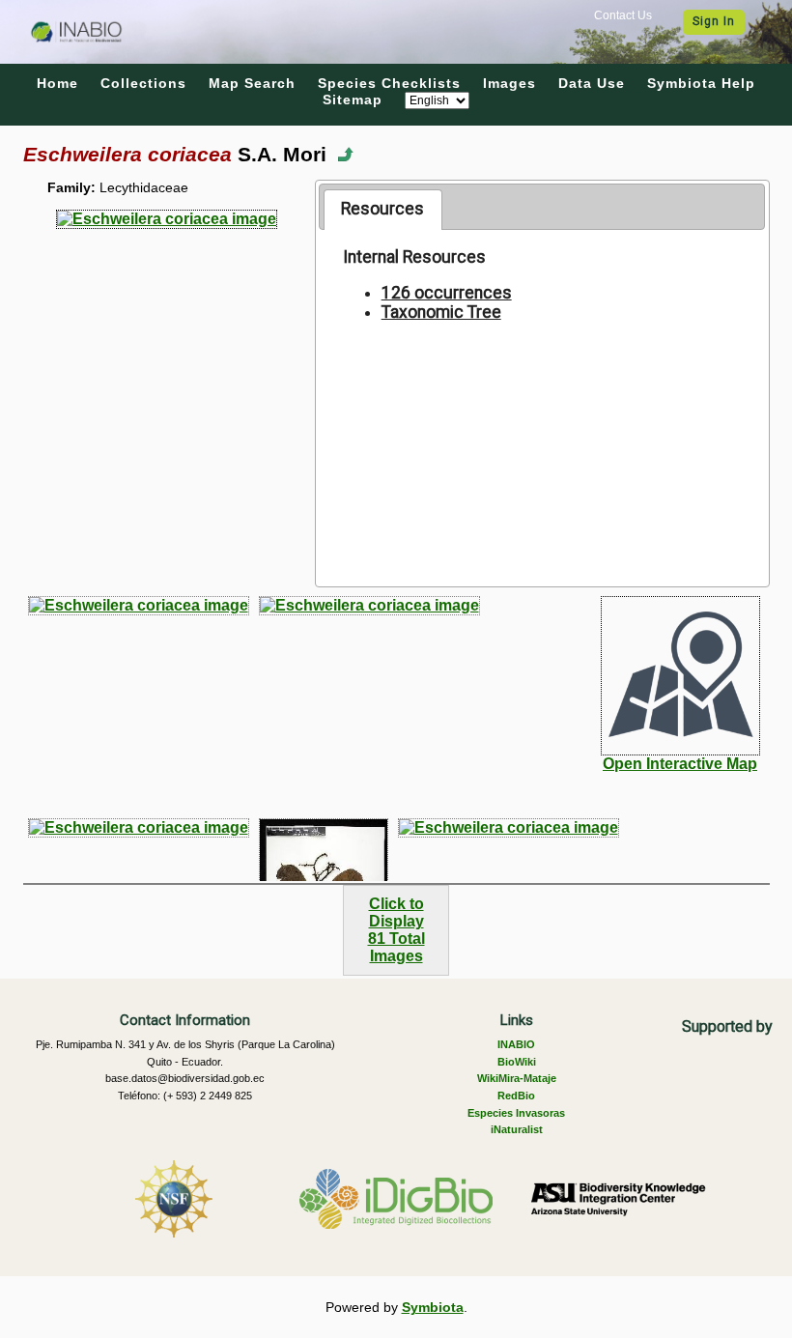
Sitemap (352, 99)
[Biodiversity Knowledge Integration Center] (618, 1199)
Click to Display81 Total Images (396, 930)
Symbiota (433, 1307)
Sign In (714, 21)
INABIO (516, 1044)
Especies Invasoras (516, 1113)
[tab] (383, 209)
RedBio (516, 1095)
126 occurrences (447, 292)
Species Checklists (389, 83)
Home (57, 83)
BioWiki (516, 1062)
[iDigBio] (396, 1199)
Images (509, 83)
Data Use (591, 83)
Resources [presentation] (382, 208)
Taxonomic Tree (441, 312)
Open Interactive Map (680, 763)
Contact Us (623, 15)
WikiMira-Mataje (516, 1078)
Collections (143, 83)
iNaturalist (517, 1129)
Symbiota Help (701, 83)
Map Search (252, 83)
